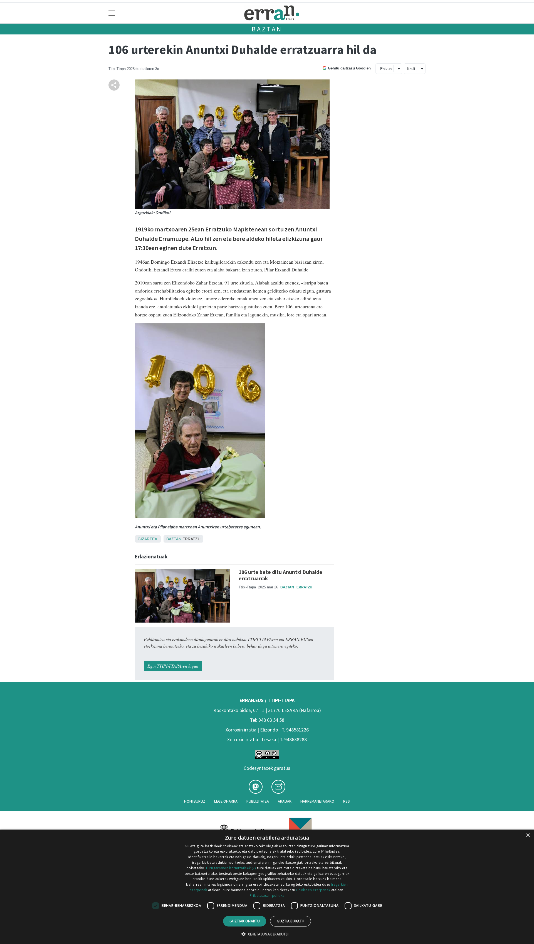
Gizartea (147, 539)
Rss (346, 801)
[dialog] (267, 887)
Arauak (284, 801)
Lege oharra (226, 801)
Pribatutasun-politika (267, 895)
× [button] (528, 835)
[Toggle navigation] (112, 13)
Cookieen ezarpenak (313, 890)
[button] (267, 934)
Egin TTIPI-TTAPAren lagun (172, 666)
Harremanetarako (317, 801)
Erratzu (304, 587)
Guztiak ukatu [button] (290, 921)
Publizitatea (257, 801)
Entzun (386, 69)
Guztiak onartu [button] (244, 921)
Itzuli (411, 69)
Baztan (267, 29)
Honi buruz (194, 801)
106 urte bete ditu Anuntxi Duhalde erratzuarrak (280, 575)
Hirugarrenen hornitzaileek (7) (231, 868)
